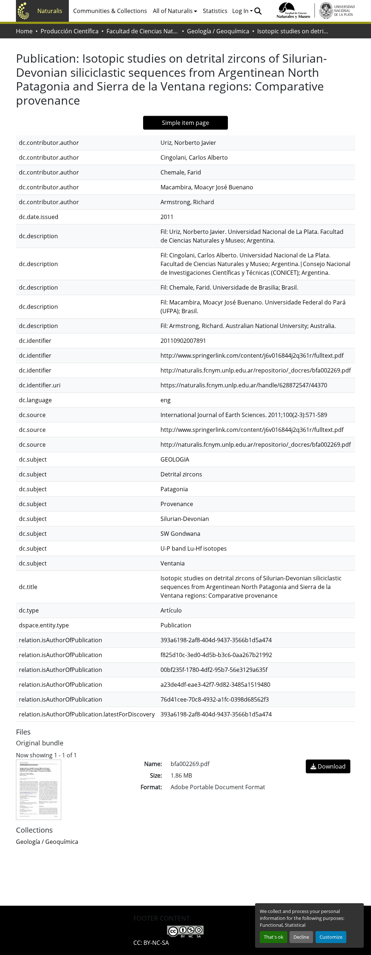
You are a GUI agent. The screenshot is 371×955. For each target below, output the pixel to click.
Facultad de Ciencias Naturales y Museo (143, 31)
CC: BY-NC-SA (151, 943)
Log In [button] (241, 11)
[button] (257, 11)
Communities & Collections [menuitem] (110, 11)
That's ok (273, 937)
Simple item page (185, 123)
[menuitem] (175, 11)
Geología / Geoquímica (218, 31)
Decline (301, 937)
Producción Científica (70, 31)
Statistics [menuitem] (215, 11)
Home (24, 31)
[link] (328, 766)
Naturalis (49, 11)
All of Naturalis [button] (173, 11)
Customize (331, 937)
